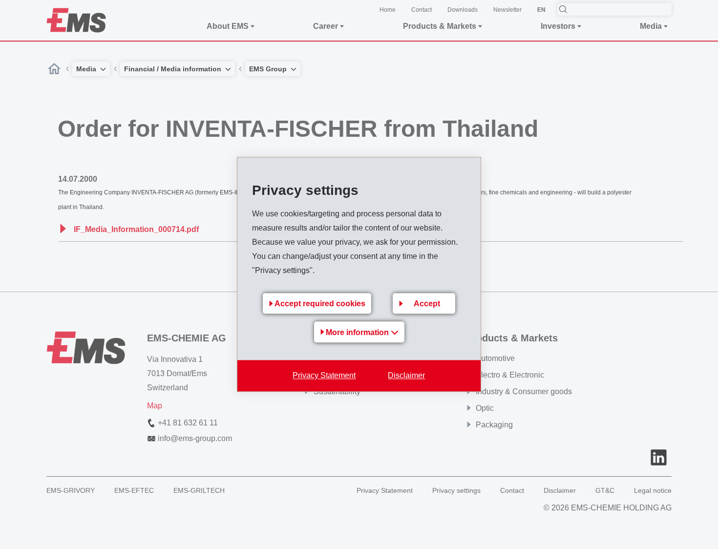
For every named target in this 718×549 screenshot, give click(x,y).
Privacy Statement (324, 376)
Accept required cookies (320, 304)
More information (358, 333)
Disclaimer (406, 376)
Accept (427, 304)
